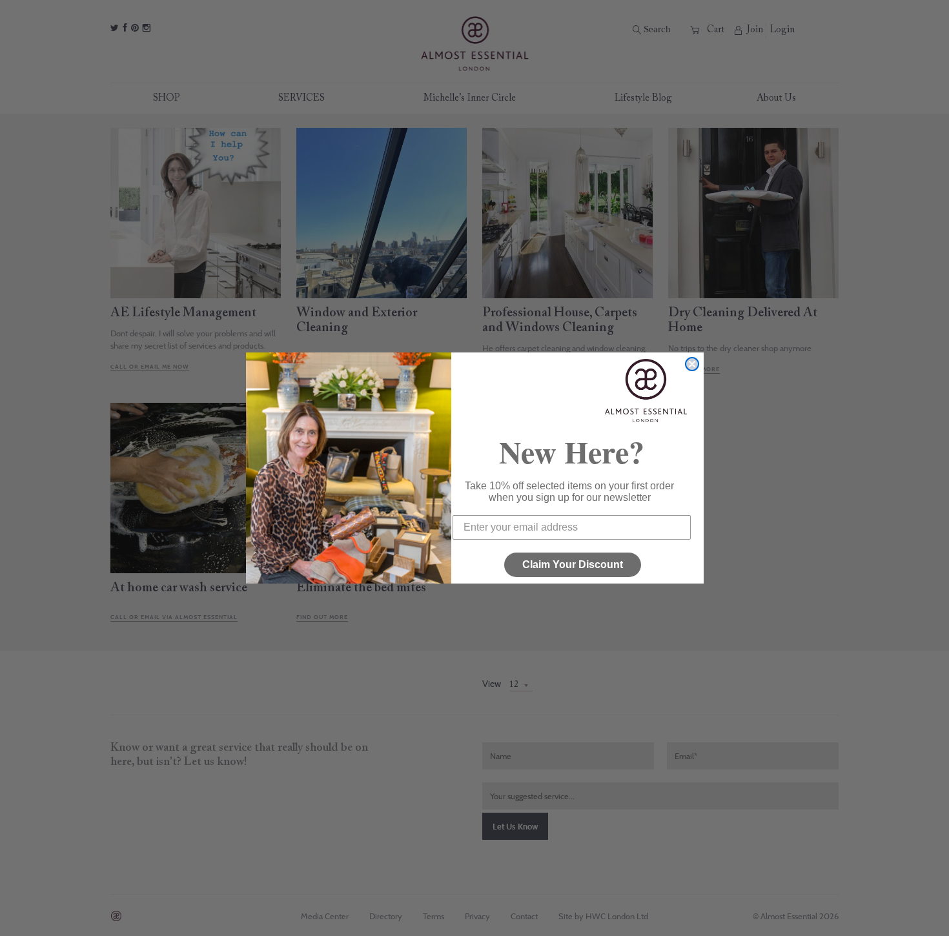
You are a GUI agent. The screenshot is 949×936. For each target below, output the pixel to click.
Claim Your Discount (572, 564)
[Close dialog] (692, 364)
